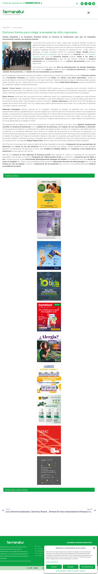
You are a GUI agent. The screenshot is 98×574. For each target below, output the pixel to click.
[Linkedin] (93, 3)
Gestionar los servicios (52, 562)
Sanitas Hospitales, (49, 54)
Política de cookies (61, 570)
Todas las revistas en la (22, 3)
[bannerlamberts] (49, 194)
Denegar (71, 567)
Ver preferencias (87, 567)
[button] (94, 548)
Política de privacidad (73, 570)
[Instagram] (89, 3)
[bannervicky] (49, 470)
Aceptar (54, 567)
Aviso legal (82, 570)
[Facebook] (82, 3)
